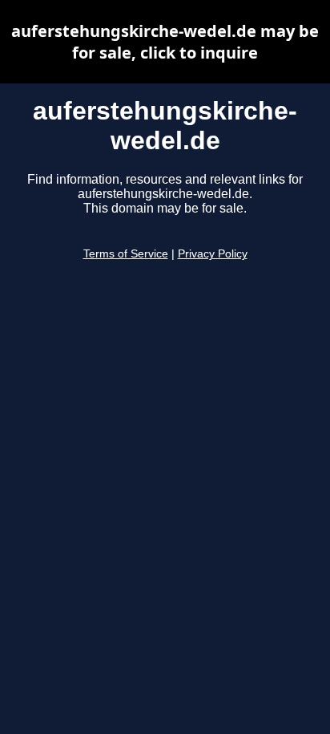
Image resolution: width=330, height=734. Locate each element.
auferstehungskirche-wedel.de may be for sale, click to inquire (165, 41)
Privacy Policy (213, 254)
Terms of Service (125, 254)
